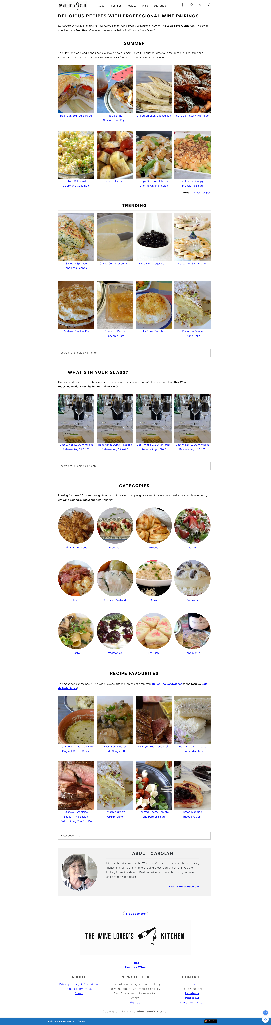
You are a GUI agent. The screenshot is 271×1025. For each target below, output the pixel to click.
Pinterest (192, 997)
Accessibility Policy (79, 988)
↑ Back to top (135, 913)
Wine (145, 5)
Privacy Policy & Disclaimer (78, 984)
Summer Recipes (200, 192)
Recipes (131, 5)
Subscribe (160, 5)
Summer (116, 5)
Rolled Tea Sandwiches (167, 683)
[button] (135, 1021)
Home (135, 962)
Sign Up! (135, 1002)
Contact (192, 984)
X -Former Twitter (192, 1002)
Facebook (192, 993)
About (102, 5)
